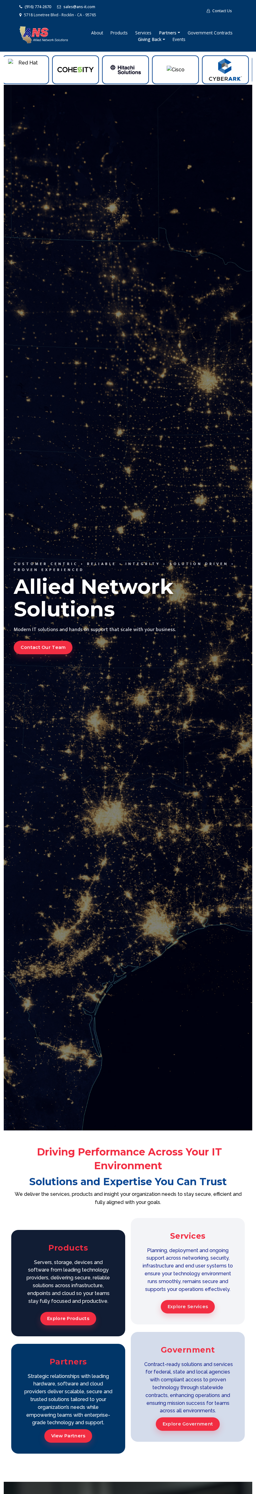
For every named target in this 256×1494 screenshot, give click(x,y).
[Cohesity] (37, 69)
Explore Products (68, 1318)
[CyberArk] (186, 70)
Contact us (221, 11)
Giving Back (150, 39)
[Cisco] (136, 70)
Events (179, 39)
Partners (168, 33)
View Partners (68, 1436)
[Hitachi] (87, 69)
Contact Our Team (43, 647)
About (97, 33)
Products (119, 33)
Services (143, 33)
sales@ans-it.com (78, 6)
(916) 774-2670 (37, 6)
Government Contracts (210, 33)
